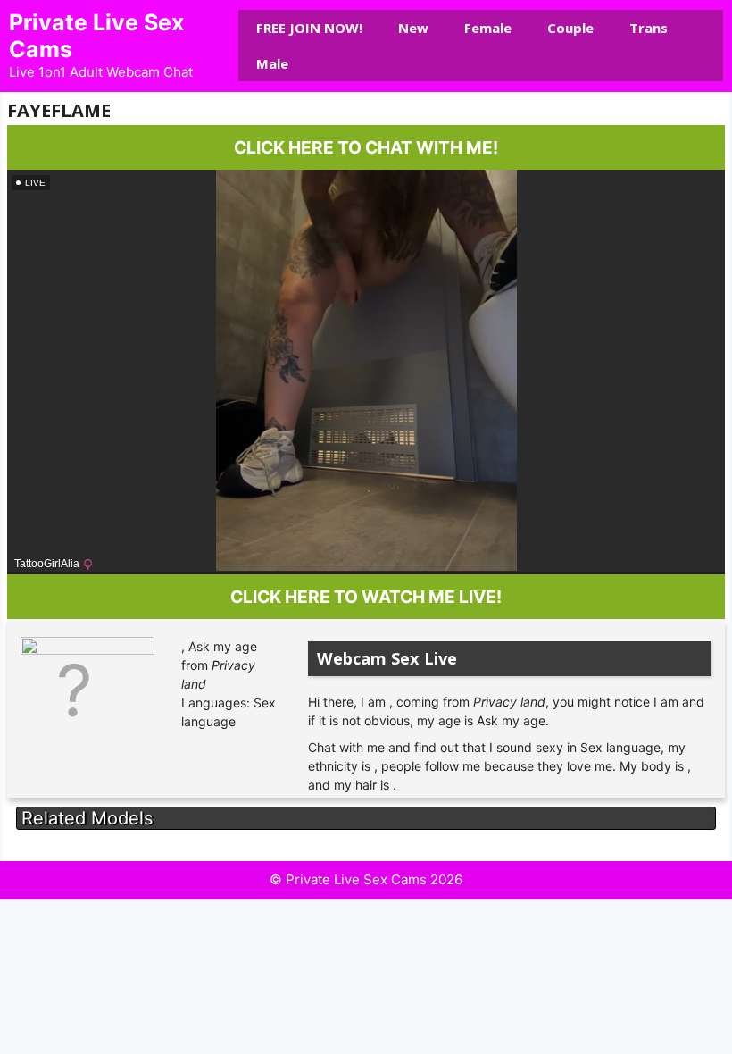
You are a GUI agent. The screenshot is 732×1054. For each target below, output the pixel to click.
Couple (570, 28)
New (413, 28)
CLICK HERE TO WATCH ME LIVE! (366, 596)
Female (488, 28)
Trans (648, 28)
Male (272, 63)
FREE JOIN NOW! (309, 28)
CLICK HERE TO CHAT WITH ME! (366, 147)
